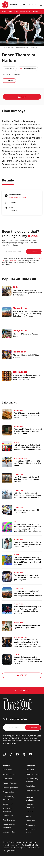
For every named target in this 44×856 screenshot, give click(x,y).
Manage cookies (9, 832)
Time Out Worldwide (30, 806)
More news (22, 675)
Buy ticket (22, 97)
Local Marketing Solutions (32, 780)
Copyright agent (9, 820)
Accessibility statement (7, 810)
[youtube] (30, 754)
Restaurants (30, 825)
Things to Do (13, 12)
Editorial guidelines (10, 788)
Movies (28, 816)
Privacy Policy (12, 260)
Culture (35, 12)
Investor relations (9, 774)
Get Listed (30, 770)
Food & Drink (25, 12)
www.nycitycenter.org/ (18, 198)
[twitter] (24, 754)
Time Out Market (32, 791)
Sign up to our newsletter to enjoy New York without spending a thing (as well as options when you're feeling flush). (22, 243)
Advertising (30, 786)
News (4, 12)
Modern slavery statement (9, 826)
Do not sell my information (8, 798)
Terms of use (8, 816)
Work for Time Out (10, 783)
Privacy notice (8, 792)
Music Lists (30, 821)
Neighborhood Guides (31, 831)
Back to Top (24, 690)
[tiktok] (10, 754)
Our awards (7, 779)
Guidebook (30, 812)
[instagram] (4, 754)
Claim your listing (32, 774)
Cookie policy (8, 804)
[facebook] (17, 754)
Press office (7, 770)
